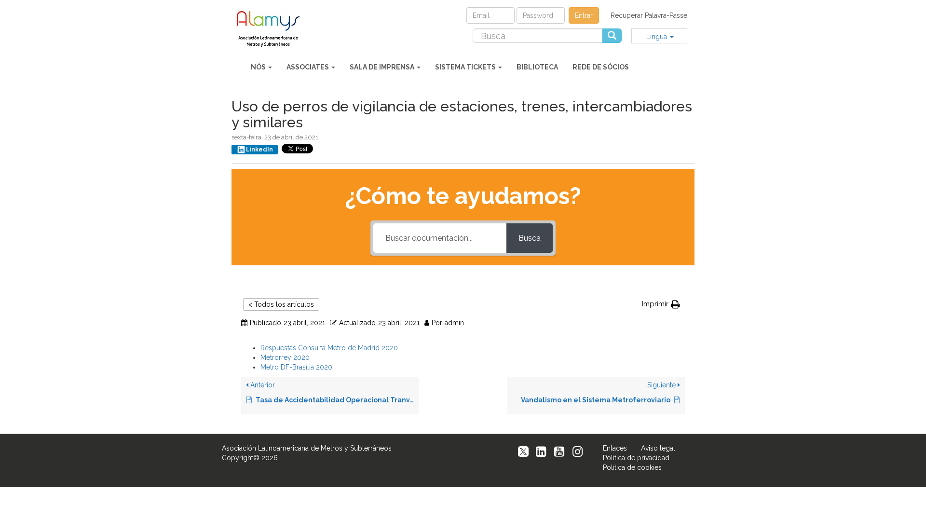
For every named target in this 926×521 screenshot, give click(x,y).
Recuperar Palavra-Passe (649, 15)
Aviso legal (658, 448)
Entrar (584, 15)
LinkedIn (259, 149)
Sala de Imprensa (383, 67)
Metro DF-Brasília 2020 (296, 367)
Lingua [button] (657, 37)
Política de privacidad (636, 458)
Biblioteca (537, 67)
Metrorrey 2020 (285, 357)
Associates (308, 67)
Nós (259, 67)
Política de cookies (632, 467)
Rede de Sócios (600, 67)
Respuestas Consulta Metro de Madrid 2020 (329, 348)
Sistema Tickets (466, 67)
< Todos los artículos (281, 304)
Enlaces (615, 448)
